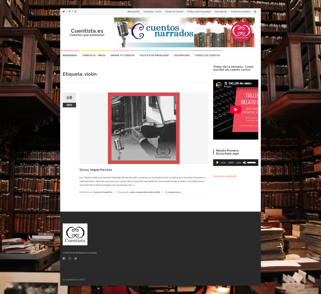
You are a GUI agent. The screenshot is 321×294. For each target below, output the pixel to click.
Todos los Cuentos (240, 11)
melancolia (142, 192)
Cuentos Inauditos (103, 192)
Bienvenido (134, 11)
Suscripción (221, 11)
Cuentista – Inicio (152, 11)
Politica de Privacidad (199, 11)
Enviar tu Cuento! (174, 11)
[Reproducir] (217, 162)
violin (157, 192)
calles (133, 192)
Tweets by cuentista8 (224, 176)
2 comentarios (173, 192)
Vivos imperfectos (95, 170)
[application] (235, 162)
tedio (151, 192)
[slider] (252, 162)
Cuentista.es (87, 31)
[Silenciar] (244, 162)
